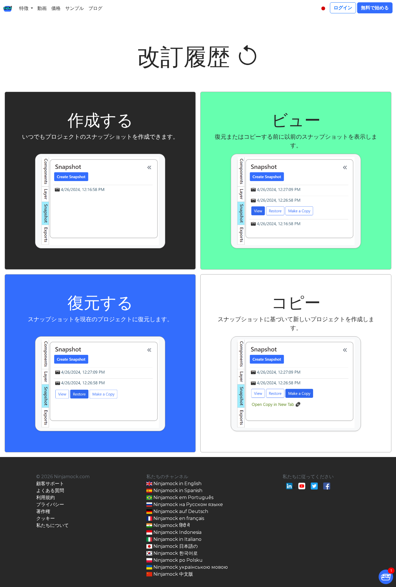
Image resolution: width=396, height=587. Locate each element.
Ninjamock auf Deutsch (180, 511)
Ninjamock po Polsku (177, 560)
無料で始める (375, 7)
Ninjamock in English (176, 483)
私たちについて (52, 525)
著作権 (43, 511)
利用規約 (45, 497)
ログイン (343, 7)
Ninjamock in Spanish (177, 490)
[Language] (323, 8)
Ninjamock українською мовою (190, 567)
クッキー (45, 518)
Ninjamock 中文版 (172, 574)
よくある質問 (50, 490)
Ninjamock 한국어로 (175, 553)
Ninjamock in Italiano (176, 539)
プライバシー (50, 504)
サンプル (74, 8)
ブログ (95, 8)
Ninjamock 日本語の (175, 546)
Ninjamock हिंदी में (171, 525)
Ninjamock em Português (182, 497)
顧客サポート (50, 483)
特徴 (23, 8)
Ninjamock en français (178, 518)
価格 (56, 8)
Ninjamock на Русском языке (187, 504)
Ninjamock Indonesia (176, 532)
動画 (42, 8)
